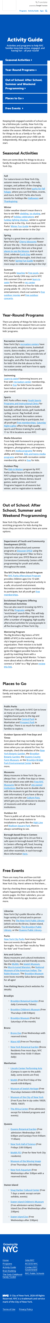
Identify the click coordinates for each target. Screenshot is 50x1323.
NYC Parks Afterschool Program (24, 575)
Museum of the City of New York (27, 1097)
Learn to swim (11, 378)
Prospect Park (27, 722)
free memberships (26, 422)
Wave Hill (15, 1041)
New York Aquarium (21, 1169)
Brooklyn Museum (34, 973)
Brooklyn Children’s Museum (25, 1009)
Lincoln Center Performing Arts (26, 1068)
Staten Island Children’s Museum (27, 1201)
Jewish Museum (32, 964)
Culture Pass (33, 797)
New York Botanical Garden (25, 1047)
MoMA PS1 (16, 1152)
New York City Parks (14, 939)
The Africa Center (19, 1108)
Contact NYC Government (31, 1268)
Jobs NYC (29, 1260)
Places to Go (13, 98)
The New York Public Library (30, 920)
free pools (33, 272)
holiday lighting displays (16, 219)
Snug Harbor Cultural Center (25, 1190)
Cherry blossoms (28, 241)
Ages (42, 11)
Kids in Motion (15, 469)
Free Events (13, 108)
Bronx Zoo (16, 1033)
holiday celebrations (24, 216)
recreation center (22, 381)
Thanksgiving (10, 201)
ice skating (35, 213)
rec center (30, 282)
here (25, 853)
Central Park (28, 719)
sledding (24, 213)
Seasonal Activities (17, 60)
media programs (23, 450)
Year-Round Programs (20, 70)
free (15, 385)
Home (6, 1260)
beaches (21, 272)
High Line (38, 822)
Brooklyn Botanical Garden (24, 1001)
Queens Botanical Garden (24, 1129)
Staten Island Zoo (19, 1216)
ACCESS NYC (31, 1263)
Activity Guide (33, 11)
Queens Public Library (30, 930)
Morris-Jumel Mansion (19, 967)
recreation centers (29, 344)
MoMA (15, 964)
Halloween (33, 198)
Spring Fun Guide (24, 260)
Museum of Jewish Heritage (24, 1088)
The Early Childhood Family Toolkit (12, 1275)
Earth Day (25, 254)
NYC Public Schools (34, 1273)
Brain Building (9, 1270)
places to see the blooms (16, 251)
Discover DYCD (24, 550)
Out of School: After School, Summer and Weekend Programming (23, 84)
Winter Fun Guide (19, 226)
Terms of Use (9, 1309)
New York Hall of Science (23, 1144)
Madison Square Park (19, 825)
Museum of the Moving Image (26, 1161)
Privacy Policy (26, 1309)
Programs (23, 11)
